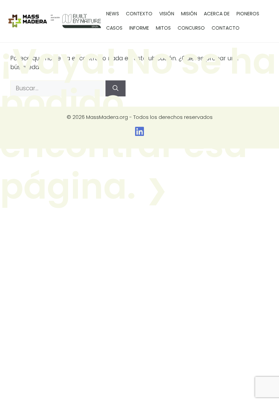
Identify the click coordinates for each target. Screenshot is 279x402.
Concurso (191, 28)
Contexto (139, 13)
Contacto (226, 28)
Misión (189, 13)
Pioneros (247, 13)
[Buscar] (115, 88)
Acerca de (217, 13)
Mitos (163, 28)
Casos (114, 28)
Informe (139, 28)
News (112, 13)
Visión (166, 13)
